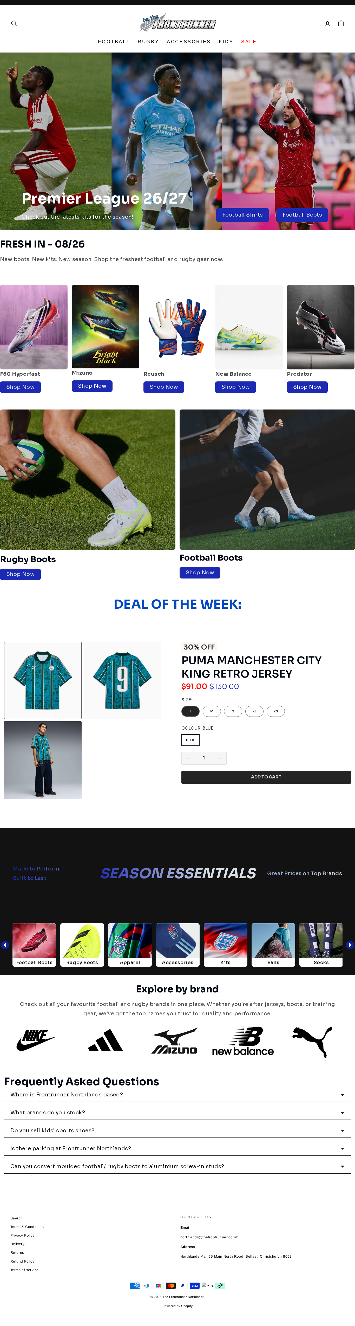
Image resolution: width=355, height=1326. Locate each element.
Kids (226, 41)
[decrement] (188, 758)
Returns (17, 1252)
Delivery (17, 1244)
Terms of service (24, 1270)
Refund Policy (22, 1261)
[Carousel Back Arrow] (8, 141)
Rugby (148, 41)
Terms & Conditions (27, 1227)
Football (114, 41)
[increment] (220, 758)
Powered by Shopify (177, 1306)
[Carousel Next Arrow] (347, 141)
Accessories (189, 41)
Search (16, 1218)
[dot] (177, 224)
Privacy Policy (22, 1235)
